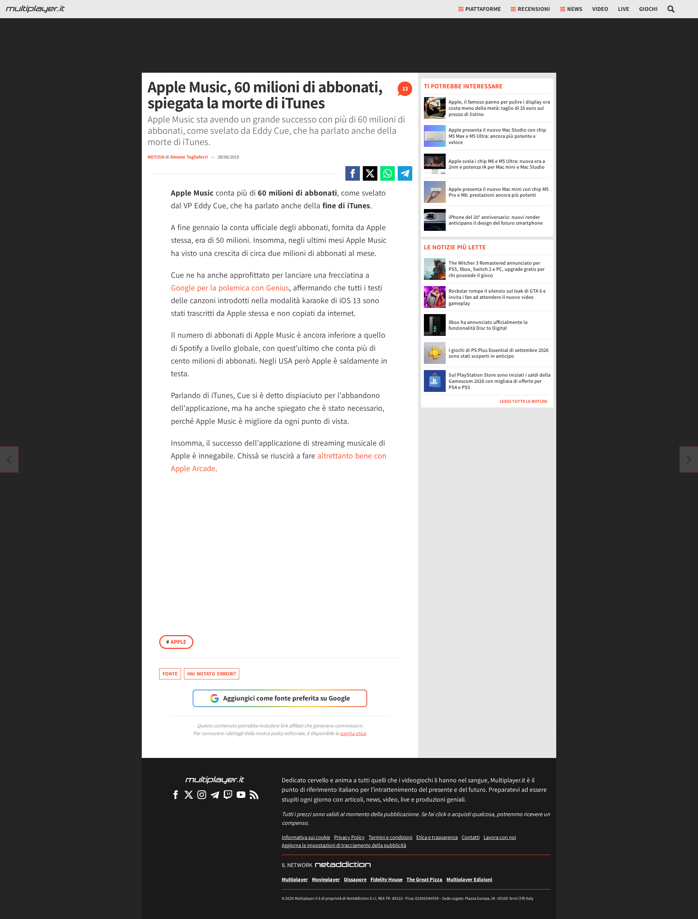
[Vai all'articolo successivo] (9, 459)
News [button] (574, 9)
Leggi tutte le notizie (523, 401)
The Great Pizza (424, 879)
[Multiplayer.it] (35, 9)
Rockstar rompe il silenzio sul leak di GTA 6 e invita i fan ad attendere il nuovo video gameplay (497, 297)
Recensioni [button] (534, 9)
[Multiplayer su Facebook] (175, 794)
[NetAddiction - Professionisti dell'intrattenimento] (342, 865)
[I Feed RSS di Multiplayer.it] (254, 794)
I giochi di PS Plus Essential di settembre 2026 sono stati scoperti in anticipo (499, 353)
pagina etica (353, 733)
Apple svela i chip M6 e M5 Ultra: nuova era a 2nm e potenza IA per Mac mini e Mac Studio (497, 164)
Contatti (471, 837)
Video (600, 9)
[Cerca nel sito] (671, 9)
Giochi (648, 9)
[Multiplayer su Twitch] (228, 794)
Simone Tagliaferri (189, 157)
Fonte (170, 673)
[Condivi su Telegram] (405, 173)
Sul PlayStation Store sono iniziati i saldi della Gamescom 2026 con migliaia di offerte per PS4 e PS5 (499, 381)
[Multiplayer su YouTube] (241, 794)
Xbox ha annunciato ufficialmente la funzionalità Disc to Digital (488, 325)
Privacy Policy (349, 837)
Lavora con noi (500, 837)
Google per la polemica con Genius (230, 287)
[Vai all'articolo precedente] (689, 459)
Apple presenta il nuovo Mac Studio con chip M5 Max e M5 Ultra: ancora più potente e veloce (497, 136)
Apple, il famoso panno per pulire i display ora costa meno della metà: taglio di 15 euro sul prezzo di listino (499, 108)
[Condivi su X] (370, 173)
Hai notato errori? (211, 673)
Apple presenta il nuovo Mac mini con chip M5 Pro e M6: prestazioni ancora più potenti (499, 192)
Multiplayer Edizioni (469, 879)
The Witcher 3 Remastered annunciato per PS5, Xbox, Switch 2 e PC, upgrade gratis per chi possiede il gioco (497, 269)
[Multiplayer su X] (188, 794)
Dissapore (355, 879)
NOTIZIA (156, 157)
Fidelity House (386, 879)
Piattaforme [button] (483, 9)
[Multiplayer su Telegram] (214, 794)
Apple (176, 642)
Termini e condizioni (390, 837)
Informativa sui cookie (306, 837)
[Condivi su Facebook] (352, 173)
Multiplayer (295, 879)
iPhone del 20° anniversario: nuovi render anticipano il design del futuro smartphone (496, 220)
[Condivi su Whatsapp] (387, 173)
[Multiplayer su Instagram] (201, 794)
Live (623, 9)
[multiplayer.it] (214, 779)
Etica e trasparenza (437, 837)
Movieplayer (326, 879)
